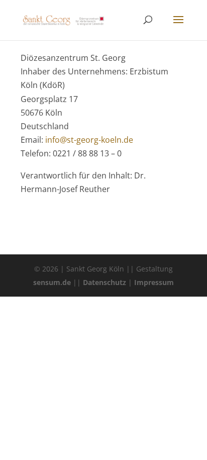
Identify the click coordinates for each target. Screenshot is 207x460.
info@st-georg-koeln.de (89, 139)
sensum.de (52, 282)
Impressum (154, 282)
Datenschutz (104, 282)
